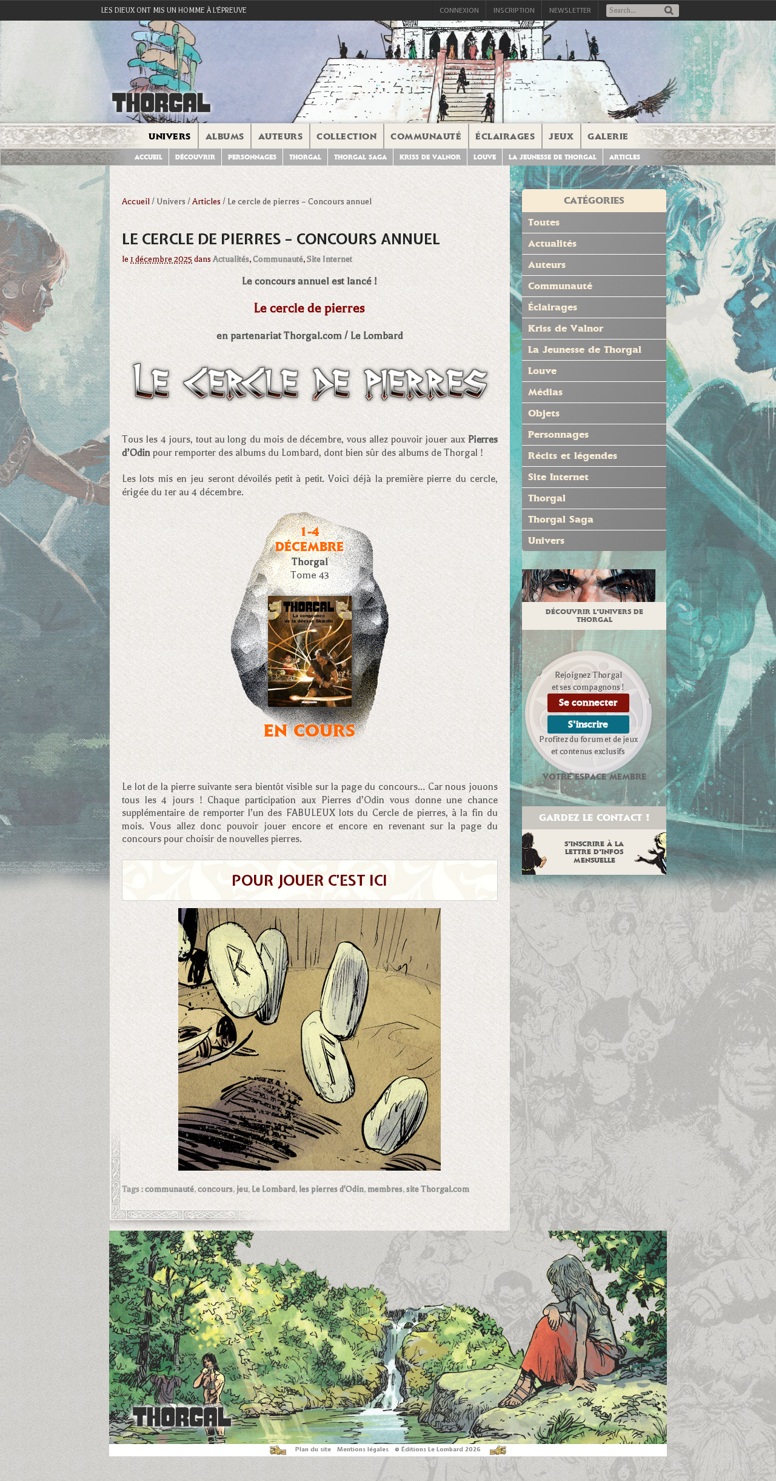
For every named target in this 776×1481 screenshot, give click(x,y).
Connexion (459, 10)
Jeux (561, 136)
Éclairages (505, 136)
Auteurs (280, 136)
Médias (545, 392)
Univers (170, 136)
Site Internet (329, 259)
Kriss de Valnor (430, 157)
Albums (225, 136)
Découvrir (195, 157)
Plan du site (313, 1449)
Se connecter (588, 702)
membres (385, 1189)
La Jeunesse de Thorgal (584, 349)
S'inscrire (588, 724)
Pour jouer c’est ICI (309, 880)
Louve (484, 157)
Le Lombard (273, 1189)
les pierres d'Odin (331, 1189)
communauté (169, 1189)
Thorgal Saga (360, 157)
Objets (544, 413)
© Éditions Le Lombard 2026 (438, 1449)
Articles (624, 157)
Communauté (425, 136)
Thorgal (305, 157)
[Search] (668, 11)
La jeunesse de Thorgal (553, 157)
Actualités (231, 259)
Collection (346, 136)
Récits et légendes (572, 455)
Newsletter (570, 10)
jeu (242, 1189)
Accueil (148, 157)
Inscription (514, 10)
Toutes (544, 222)
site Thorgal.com (437, 1189)
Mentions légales (363, 1449)
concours (215, 1189)
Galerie (608, 136)
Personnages (252, 157)
